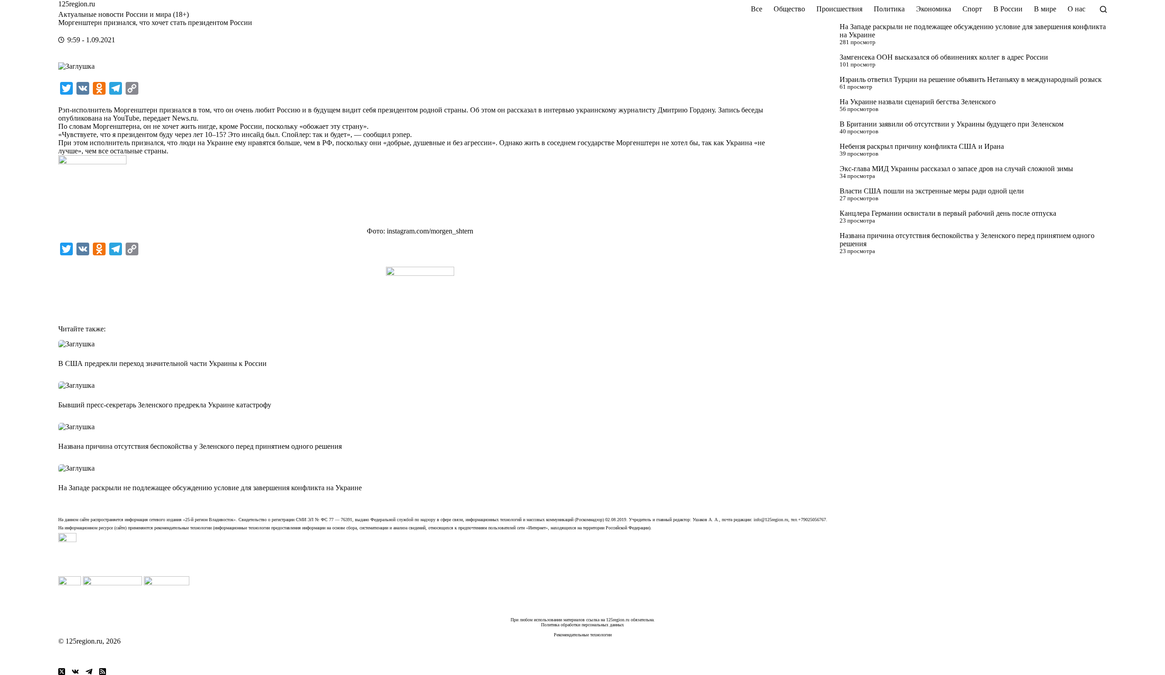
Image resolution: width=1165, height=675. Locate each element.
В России (1008, 9)
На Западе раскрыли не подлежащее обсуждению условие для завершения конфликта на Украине (210, 488)
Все (756, 9)
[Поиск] (1103, 9)
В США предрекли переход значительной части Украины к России (162, 363)
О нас (1076, 9)
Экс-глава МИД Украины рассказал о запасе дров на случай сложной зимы (956, 169)
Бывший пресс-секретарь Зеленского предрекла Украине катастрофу (164, 405)
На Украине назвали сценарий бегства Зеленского (918, 102)
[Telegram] (89, 671)
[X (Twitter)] (61, 671)
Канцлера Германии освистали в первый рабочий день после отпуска (948, 213)
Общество (789, 9)
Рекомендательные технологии (583, 634)
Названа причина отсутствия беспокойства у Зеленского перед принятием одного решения (200, 446)
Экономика (933, 9)
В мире (1045, 9)
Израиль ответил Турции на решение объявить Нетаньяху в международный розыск (971, 79)
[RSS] (102, 671)
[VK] (75, 671)
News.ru (184, 118)
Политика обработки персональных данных (582, 624)
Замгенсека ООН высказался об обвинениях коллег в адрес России (944, 57)
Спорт (972, 9)
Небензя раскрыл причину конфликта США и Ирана (922, 146)
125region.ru (76, 4)
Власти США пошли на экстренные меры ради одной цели (932, 191)
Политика (889, 9)
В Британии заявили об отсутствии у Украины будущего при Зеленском (952, 124)
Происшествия (839, 9)
